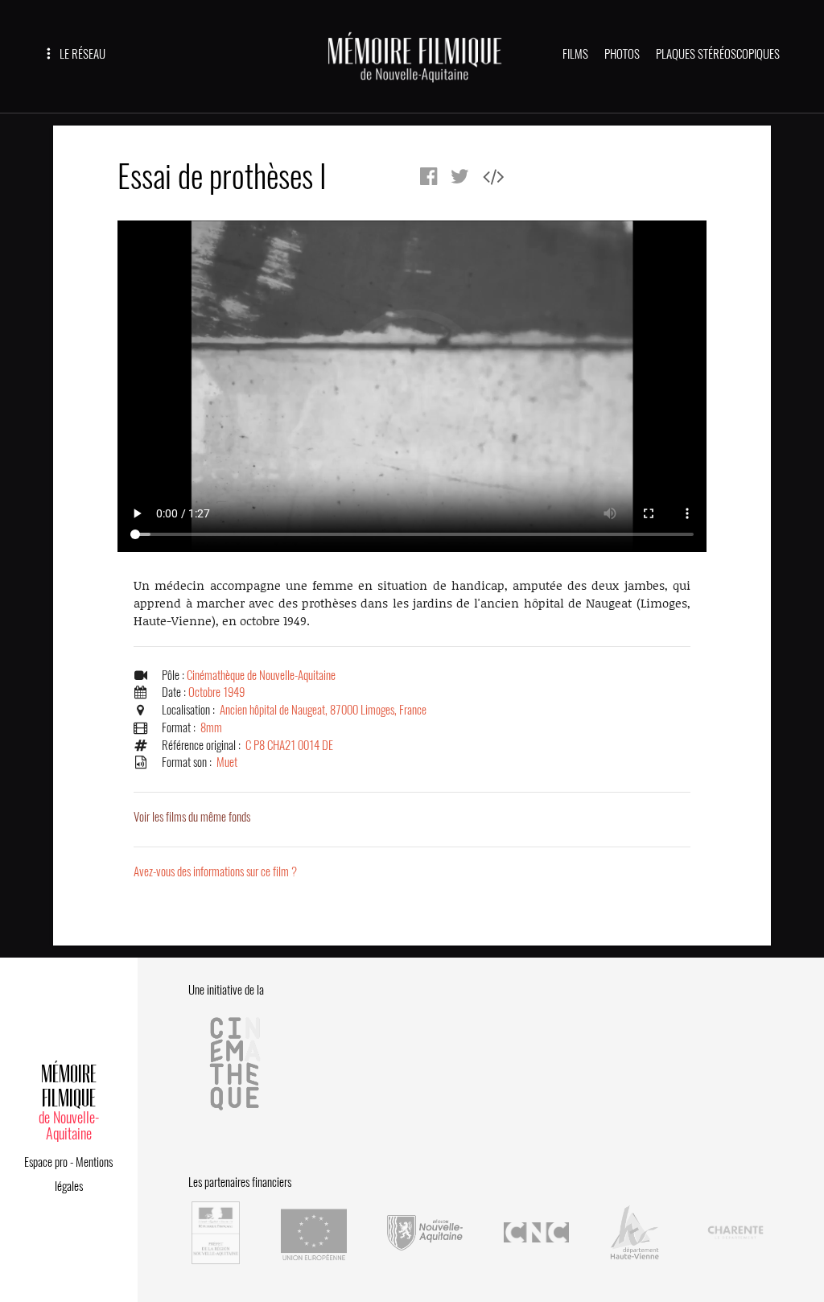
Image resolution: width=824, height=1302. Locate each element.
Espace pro (46, 1162)
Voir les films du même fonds (192, 817)
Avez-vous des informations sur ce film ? (215, 871)
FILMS (575, 54)
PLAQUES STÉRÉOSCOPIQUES (718, 54)
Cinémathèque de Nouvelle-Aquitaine (261, 675)
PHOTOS (622, 54)
